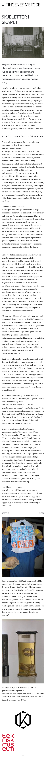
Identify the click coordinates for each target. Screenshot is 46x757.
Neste (41, 513)
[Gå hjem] (23, 5)
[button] (3, 5)
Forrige (6, 513)
